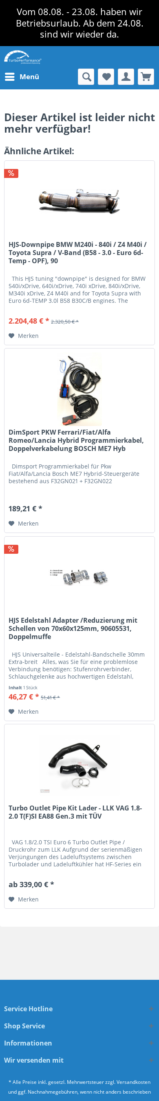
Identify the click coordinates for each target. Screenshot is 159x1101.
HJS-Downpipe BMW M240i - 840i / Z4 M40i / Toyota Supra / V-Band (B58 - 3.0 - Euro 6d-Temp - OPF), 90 (78, 252)
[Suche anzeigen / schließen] (86, 77)
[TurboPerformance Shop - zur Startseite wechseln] (23, 57)
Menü (29, 76)
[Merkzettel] (106, 77)
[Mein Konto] (126, 77)
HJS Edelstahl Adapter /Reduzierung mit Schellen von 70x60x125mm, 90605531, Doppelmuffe (73, 628)
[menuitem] (21, 77)
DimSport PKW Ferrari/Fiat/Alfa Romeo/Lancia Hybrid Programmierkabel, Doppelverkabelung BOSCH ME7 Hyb (76, 440)
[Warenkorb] (146, 77)
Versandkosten (133, 1082)
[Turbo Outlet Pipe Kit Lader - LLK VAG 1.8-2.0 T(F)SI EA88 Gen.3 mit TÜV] (79, 765)
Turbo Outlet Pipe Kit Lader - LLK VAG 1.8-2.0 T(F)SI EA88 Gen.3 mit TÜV (75, 812)
